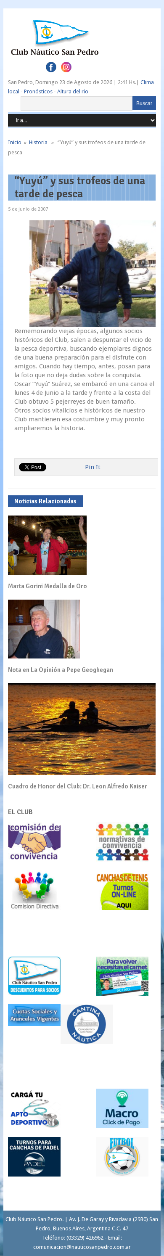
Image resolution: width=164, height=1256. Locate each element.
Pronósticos (38, 91)
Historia (38, 142)
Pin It (93, 467)
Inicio (14, 142)
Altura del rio (72, 91)
